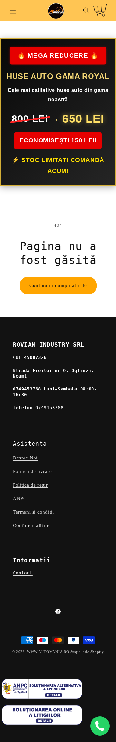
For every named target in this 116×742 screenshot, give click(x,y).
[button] (13, 11)
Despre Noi (25, 457)
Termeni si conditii (33, 512)
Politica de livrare (32, 471)
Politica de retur (30, 484)
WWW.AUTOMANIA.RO (48, 652)
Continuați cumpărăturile (58, 285)
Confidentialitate (31, 525)
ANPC (19, 498)
